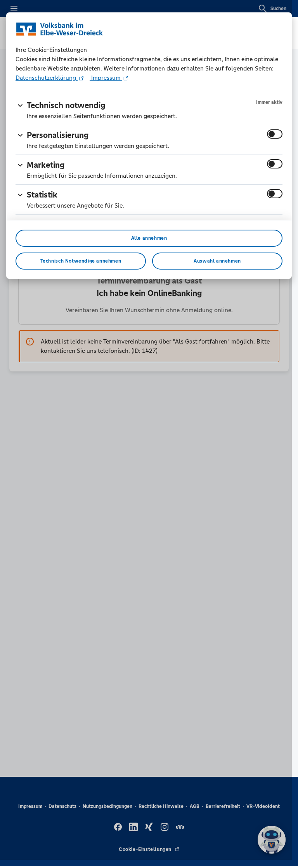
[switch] (274, 134)
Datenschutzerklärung (47, 77)
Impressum (106, 77)
